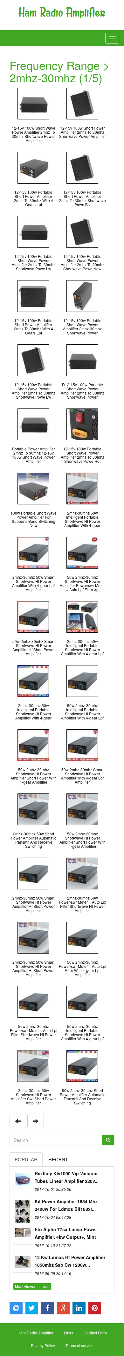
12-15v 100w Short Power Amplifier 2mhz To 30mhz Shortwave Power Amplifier (82, 132)
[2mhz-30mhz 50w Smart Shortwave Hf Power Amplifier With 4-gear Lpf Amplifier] (33, 552)
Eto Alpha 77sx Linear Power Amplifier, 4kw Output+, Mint (66, 1233)
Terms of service (79, 1345)
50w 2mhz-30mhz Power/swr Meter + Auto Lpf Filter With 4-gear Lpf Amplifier (82, 968)
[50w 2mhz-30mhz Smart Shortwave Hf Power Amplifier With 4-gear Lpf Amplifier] (82, 744)
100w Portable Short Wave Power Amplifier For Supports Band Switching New (33, 519)
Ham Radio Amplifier (35, 1332)
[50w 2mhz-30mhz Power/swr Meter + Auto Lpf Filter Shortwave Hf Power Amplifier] (33, 1001)
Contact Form (95, 1332)
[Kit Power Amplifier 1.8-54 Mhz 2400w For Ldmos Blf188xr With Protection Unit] (22, 1207)
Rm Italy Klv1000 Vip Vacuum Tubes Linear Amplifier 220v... (67, 1177)
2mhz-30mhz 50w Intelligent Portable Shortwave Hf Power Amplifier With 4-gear (82, 519)
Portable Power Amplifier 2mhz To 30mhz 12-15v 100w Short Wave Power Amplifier (33, 455)
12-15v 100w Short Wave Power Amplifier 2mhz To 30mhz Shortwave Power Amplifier (33, 134)
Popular (26, 1159)
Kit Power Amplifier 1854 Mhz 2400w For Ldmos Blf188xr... (66, 1205)
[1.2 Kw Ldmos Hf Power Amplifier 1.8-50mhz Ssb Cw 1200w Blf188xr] (22, 1263)
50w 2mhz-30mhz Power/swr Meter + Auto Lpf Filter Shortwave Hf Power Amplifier (33, 1032)
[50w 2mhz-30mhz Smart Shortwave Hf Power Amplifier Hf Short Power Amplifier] (33, 616)
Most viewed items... (32, 1286)
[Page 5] (18, 1121)
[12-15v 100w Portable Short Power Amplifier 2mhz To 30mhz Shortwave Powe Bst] (82, 167)
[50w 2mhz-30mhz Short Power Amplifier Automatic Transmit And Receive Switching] (82, 1065)
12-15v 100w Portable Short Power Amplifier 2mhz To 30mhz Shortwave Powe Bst (82, 198)
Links (68, 1332)
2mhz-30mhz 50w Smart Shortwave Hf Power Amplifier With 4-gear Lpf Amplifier (33, 583)
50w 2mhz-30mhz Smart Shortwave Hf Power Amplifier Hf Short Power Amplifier (33, 647)
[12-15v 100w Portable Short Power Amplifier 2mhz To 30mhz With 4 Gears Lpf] (33, 167)
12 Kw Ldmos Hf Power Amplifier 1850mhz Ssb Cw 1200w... (70, 1261)
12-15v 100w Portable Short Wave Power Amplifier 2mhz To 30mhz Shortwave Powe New (82, 262)
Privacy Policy (43, 1345)
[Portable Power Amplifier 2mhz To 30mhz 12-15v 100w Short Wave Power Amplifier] (33, 423)
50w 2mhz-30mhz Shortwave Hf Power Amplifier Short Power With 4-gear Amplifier (33, 776)
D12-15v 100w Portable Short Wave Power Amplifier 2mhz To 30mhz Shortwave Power (82, 391)
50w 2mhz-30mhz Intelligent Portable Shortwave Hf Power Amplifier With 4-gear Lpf (82, 712)
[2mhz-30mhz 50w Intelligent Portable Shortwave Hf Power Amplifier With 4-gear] (82, 487)
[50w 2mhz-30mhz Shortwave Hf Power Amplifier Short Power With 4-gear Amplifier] (33, 744)
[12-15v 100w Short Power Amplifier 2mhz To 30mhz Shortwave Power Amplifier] (82, 102)
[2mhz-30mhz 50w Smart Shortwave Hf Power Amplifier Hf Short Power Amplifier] (33, 872)
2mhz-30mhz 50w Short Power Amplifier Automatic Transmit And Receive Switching (33, 840)
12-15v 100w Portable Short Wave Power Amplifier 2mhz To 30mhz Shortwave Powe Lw (33, 262)
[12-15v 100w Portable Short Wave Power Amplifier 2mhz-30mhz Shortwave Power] (82, 295)
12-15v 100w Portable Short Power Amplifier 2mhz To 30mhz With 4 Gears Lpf (33, 198)
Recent (58, 1159)
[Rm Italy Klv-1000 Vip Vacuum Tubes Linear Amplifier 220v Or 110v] (22, 1179)
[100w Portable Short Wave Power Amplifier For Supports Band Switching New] (33, 487)
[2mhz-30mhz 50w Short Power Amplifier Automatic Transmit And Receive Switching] (33, 808)
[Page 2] (35, 1121)
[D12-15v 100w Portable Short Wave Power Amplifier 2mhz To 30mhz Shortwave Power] (82, 359)
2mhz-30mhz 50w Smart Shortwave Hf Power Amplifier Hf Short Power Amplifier (33, 904)
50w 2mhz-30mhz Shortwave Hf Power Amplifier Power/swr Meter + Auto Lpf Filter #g (82, 583)
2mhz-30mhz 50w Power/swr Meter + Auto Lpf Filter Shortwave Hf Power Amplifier (82, 904)
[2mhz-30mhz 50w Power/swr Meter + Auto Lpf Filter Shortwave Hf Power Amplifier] (82, 872)
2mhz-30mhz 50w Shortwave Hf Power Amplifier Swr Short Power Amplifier (33, 1097)
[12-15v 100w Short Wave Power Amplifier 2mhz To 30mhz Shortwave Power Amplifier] (33, 102)
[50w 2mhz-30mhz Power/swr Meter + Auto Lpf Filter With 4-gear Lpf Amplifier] (82, 937)
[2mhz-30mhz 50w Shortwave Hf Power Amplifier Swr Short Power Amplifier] (33, 1065)
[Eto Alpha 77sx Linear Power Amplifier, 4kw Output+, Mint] (22, 1235)
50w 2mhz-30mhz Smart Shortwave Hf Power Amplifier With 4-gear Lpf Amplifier (82, 776)
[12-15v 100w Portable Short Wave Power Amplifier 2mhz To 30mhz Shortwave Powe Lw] (33, 231)
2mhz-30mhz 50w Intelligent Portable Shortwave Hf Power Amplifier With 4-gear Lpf (82, 647)
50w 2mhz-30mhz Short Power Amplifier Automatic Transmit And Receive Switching (82, 1097)
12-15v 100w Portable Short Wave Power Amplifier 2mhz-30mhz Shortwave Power (82, 327)
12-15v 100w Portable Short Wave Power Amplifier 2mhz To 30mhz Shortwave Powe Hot (82, 455)
